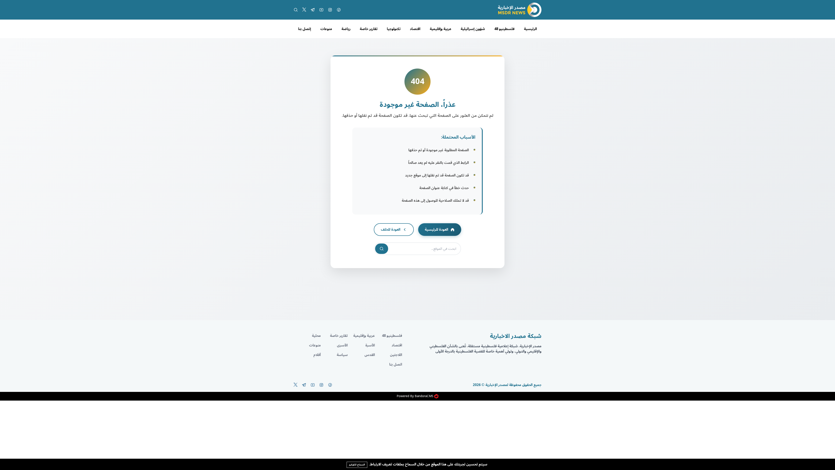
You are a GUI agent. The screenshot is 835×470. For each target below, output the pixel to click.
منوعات (326, 29)
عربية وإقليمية (440, 29)
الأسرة (370, 345)
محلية (316, 335)
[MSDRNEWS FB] (339, 10)
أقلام (317, 355)
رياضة (346, 29)
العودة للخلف (390, 229)
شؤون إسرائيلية (473, 29)
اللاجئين (396, 355)
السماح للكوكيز (357, 464)
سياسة (342, 355)
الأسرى (342, 345)
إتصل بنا (304, 29)
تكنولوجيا (394, 29)
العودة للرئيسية (436, 229)
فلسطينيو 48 (504, 29)
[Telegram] (313, 10)
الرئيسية (530, 29)
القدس (369, 355)
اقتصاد (415, 29)
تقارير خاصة (368, 29)
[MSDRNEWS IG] (330, 10)
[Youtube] (321, 10)
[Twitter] (304, 10)
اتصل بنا (395, 364)
